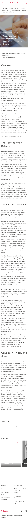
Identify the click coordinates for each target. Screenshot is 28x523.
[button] (25, 2)
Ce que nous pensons (18, 8)
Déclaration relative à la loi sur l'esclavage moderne (20, 491)
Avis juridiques (18, 486)
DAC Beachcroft (6, 8)
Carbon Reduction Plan (19, 502)
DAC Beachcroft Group (5, 493)
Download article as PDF (11, 427)
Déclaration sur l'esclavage (5, 499)
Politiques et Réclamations (18, 497)
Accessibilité (4, 486)
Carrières (3, 489)
